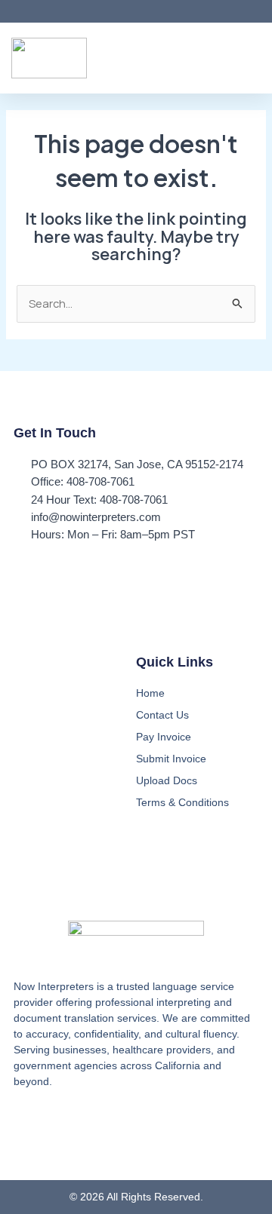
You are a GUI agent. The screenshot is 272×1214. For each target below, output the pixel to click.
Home (150, 693)
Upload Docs (166, 780)
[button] (250, 58)
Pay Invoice (163, 737)
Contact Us (162, 715)
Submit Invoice (171, 759)
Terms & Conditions (182, 802)
